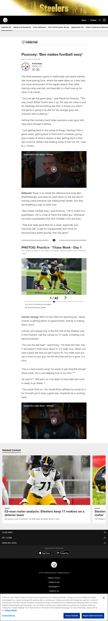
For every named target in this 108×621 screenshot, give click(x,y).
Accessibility (54, 587)
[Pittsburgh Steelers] (54, 565)
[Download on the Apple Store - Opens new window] (44, 553)
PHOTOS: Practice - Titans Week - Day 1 (51, 247)
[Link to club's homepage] (5, 19)
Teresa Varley (37, 63)
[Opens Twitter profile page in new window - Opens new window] (33, 69)
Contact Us (54, 591)
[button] (54, 169)
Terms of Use (54, 582)
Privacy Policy (54, 578)
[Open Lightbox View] (53, 285)
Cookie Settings (8, 615)
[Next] (65, 297)
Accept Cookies (71, 616)
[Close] (104, 598)
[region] (54, 607)
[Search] (100, 20)
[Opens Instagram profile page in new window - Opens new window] (37, 69)
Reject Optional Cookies (93, 616)
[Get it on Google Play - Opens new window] (62, 554)
